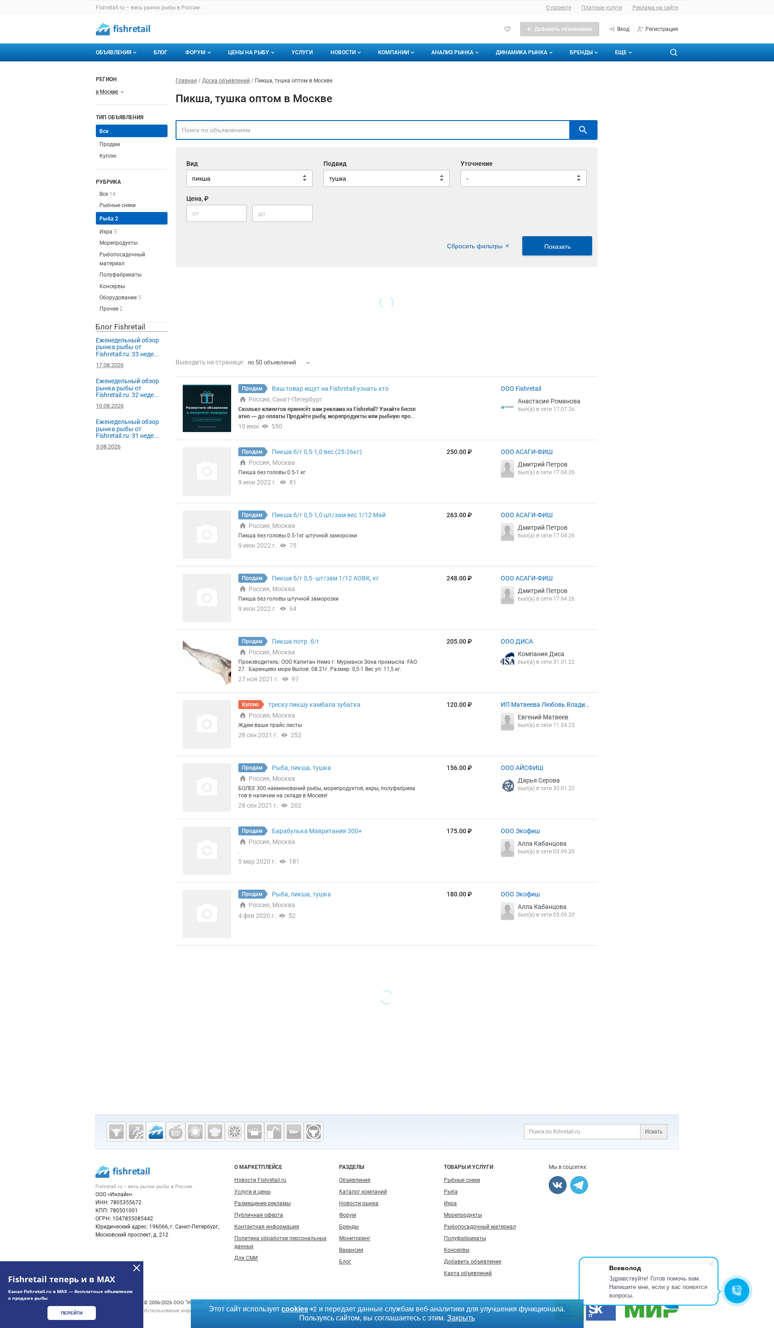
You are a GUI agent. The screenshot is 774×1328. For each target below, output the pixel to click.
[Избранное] (507, 29)
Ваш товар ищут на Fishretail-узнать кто (330, 388)
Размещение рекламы (262, 1203)
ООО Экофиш (520, 831)
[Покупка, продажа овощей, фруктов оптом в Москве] (235, 1132)
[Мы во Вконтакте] (558, 1185)
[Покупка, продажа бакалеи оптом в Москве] (294, 1132)
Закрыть (461, 1318)
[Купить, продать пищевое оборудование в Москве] (136, 1132)
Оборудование (120, 297)
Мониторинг (354, 1238)
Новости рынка (358, 1203)
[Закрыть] (136, 1267)
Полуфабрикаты (120, 275)
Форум (195, 52)
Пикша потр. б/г (295, 641)
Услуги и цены (252, 1192)
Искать (653, 1132)
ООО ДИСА (517, 641)
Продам (109, 144)
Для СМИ (246, 1258)
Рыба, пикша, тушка (301, 767)
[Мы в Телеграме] (579, 1185)
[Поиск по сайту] (674, 52)
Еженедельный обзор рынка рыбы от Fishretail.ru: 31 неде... (127, 428)
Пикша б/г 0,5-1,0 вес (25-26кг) (317, 451)
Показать (557, 246)
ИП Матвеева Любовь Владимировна (545, 705)
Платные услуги (601, 7)
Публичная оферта (258, 1215)
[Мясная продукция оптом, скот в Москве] (116, 1132)
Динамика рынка (521, 52)
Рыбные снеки (117, 205)
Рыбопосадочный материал (480, 1227)
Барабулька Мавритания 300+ (317, 831)
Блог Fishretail (120, 326)
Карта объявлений (468, 1273)
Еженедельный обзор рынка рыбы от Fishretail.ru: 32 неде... (127, 387)
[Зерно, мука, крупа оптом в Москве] (195, 1132)
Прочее (111, 309)
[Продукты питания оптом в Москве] (175, 1132)
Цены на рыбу (248, 52)
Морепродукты (118, 243)
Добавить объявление (472, 1262)
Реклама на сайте (655, 7)
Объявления (113, 52)
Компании (393, 52)
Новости (343, 52)
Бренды (581, 52)
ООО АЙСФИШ (522, 767)
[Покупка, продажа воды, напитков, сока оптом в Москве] (274, 1132)
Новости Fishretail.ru (260, 1180)
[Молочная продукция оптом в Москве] (254, 1132)
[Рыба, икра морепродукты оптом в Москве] (156, 1132)
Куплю (107, 156)
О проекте (558, 7)
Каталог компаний (363, 1192)
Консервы (112, 286)
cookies (294, 1309)
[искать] (583, 130)
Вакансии (351, 1250)
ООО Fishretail (521, 388)
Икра (108, 232)
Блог (161, 52)
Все (107, 194)
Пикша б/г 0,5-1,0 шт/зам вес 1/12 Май (329, 515)
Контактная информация (266, 1227)
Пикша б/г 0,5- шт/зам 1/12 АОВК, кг (325, 578)
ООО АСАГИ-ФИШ (527, 451)
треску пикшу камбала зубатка (314, 704)
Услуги (302, 52)
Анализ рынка (452, 52)
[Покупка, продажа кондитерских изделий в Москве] (215, 1132)
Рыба (108, 219)
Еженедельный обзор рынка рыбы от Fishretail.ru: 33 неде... (127, 347)
